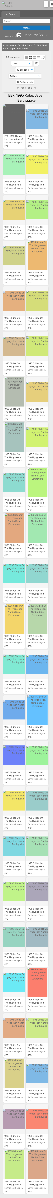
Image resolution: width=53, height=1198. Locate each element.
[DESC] (36, 63)
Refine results (26, 82)
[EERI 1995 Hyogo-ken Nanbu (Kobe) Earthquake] (14, 119)
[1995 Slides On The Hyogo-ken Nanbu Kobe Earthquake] (37, 119)
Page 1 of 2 (26, 87)
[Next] (35, 87)
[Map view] (42, 57)
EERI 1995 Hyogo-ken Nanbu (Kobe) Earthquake (13, 139)
